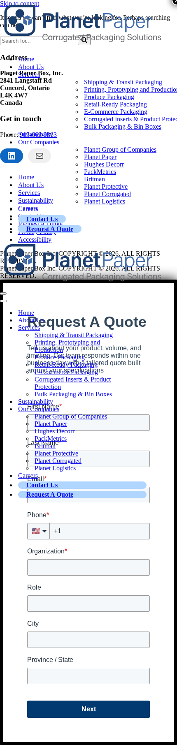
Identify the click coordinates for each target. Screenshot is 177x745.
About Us (31, 66)
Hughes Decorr (104, 164)
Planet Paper (100, 156)
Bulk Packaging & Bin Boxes (122, 126)
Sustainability (35, 134)
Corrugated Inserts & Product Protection (73, 383)
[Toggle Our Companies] (144, 409)
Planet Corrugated (107, 193)
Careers (28, 209)
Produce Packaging (109, 96)
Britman (94, 179)
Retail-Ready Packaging (115, 104)
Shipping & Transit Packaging (123, 82)
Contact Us (42, 218)
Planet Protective (106, 186)
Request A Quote (49, 228)
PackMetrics (100, 171)
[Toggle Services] (144, 327)
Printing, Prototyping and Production (67, 346)
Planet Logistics (104, 201)
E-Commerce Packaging (115, 111)
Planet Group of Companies (120, 149)
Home (26, 59)
